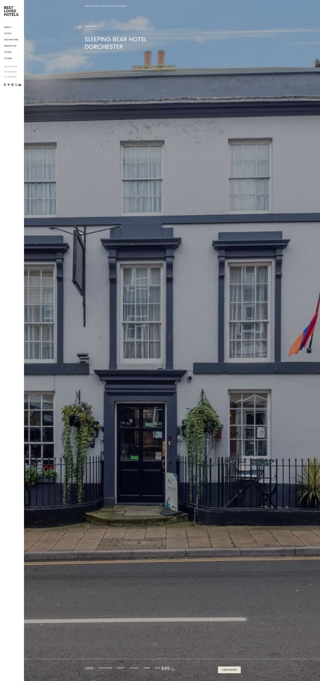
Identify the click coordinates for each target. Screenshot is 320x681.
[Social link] (5, 84)
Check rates (229, 669)
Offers (8, 52)
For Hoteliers (10, 76)
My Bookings (10, 71)
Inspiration (10, 45)
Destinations (11, 39)
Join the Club (10, 66)
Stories (8, 58)
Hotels (8, 33)
